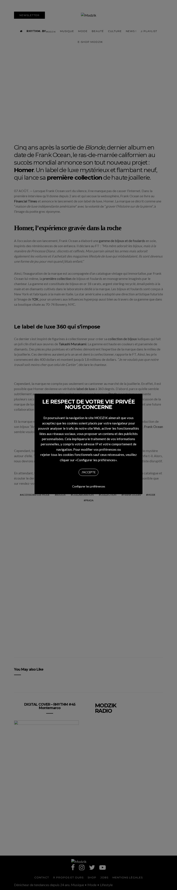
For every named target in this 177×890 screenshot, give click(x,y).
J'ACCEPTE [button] (88, 472)
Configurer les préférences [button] (88, 486)
